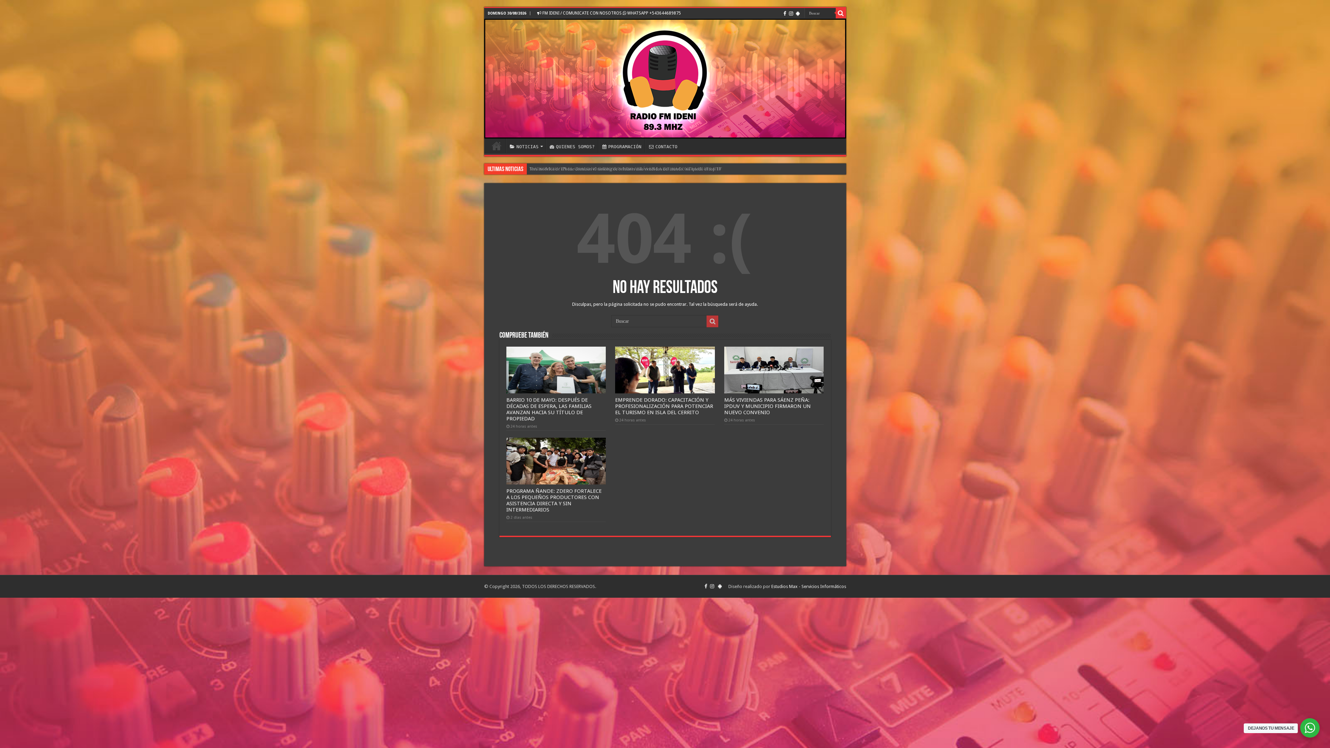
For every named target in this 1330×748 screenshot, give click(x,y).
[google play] (797, 13)
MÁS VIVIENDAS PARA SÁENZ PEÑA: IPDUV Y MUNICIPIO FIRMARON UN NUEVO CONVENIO (767, 406)
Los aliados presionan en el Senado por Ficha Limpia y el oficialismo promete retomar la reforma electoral (628, 168)
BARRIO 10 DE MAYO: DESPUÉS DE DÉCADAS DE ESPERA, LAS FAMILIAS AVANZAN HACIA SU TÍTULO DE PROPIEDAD (549, 409)
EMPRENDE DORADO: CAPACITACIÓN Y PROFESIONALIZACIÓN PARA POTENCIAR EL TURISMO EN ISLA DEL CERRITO (664, 406)
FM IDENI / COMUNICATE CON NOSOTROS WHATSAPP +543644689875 (611, 13)
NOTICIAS (527, 146)
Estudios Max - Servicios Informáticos (808, 586)
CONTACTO (666, 146)
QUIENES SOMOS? (575, 146)
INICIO (497, 146)
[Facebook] (785, 13)
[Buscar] (841, 13)
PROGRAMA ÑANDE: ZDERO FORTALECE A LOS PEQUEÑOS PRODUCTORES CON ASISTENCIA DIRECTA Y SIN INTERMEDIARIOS (554, 500)
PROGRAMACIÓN (624, 146)
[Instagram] (791, 13)
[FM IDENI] (665, 79)
